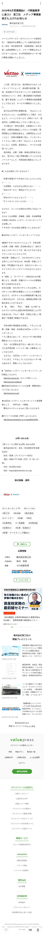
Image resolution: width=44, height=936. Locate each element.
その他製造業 (22, 565)
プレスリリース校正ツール (22, 829)
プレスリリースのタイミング (22, 818)
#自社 (29, 518)
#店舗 (20, 518)
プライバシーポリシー (22, 907)
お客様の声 (9, 757)
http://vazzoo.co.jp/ (11, 393)
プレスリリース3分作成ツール (22, 824)
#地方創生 (29, 513)
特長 (10, 752)
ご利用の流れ (21, 757)
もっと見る (30, 726)
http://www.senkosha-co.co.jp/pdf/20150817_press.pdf (22, 420)
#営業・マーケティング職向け (16, 533)
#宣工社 (6, 513)
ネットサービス (9, 32)
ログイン (22, 763)
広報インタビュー (22, 794)
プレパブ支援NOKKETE (22, 844)
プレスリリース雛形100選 (22, 814)
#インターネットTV (11, 508)
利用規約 (22, 902)
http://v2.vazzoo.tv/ (11, 378)
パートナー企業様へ (22, 870)
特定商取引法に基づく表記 (22, 912)
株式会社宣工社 (17, 23)
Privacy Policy (31, 926)
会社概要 (22, 886)
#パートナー (8, 518)
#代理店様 (33, 523)
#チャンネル (29, 508)
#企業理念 (7, 523)
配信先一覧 (31, 752)
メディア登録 (22, 865)
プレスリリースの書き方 (22, 809)
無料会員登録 (22, 771)
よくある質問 (35, 757)
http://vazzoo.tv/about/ (13, 382)
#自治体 (17, 513)
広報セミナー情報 (22, 804)
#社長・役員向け (23, 528)
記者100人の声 (21, 799)
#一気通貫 (20, 523)
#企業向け (7, 528)
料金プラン (19, 752)
